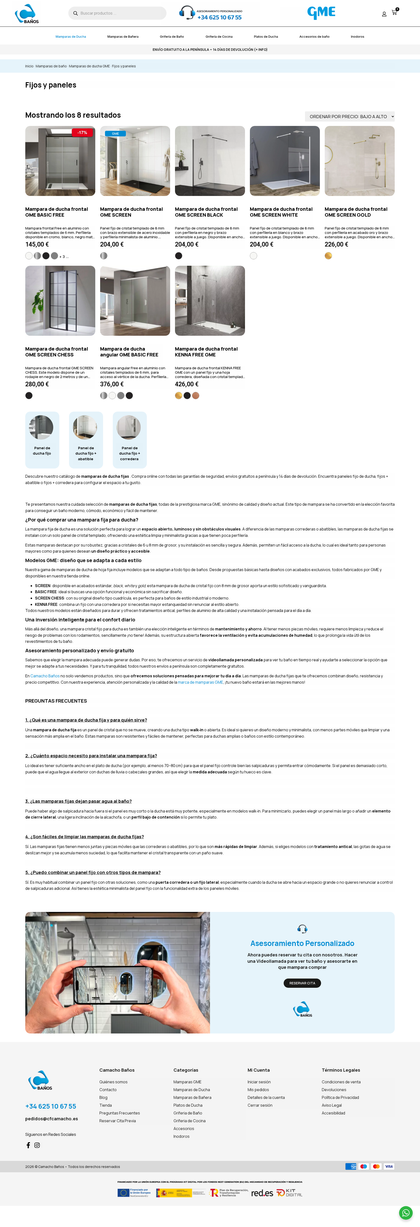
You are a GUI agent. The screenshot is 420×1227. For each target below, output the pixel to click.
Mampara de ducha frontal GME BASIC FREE (56, 212)
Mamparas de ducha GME (89, 66)
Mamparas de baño (51, 66)
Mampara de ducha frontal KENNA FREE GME (206, 351)
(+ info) (261, 49)
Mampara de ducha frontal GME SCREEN (131, 212)
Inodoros (357, 36)
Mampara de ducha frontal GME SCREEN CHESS (56, 351)
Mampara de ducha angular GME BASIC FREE (129, 351)
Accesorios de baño (314, 36)
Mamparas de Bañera (123, 36)
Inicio (29, 66)
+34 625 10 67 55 (50, 1106)
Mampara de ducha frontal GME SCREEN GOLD (356, 212)
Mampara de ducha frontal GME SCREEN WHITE (281, 212)
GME (115, 133)
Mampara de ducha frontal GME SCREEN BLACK (206, 212)
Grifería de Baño (172, 36)
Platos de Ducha (266, 36)
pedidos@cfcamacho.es (51, 1118)
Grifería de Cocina (219, 36)
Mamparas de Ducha (71, 36)
